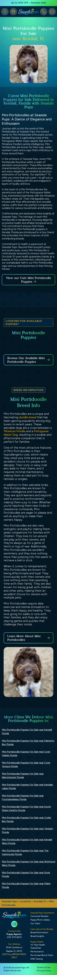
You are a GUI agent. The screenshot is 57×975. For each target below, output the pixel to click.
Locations (25, 901)
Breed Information (39, 932)
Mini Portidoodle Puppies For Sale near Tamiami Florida (27, 830)
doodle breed (27, 417)
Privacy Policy (44, 970)
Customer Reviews (39, 916)
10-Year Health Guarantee (38, 946)
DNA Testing (37, 959)
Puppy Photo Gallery (40, 920)
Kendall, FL (40, 901)
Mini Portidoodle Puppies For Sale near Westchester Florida (23, 775)
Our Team (35, 923)
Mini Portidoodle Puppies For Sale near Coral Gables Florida (26, 753)
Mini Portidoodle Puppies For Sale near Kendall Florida (27, 731)
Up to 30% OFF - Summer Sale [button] (28, 2)
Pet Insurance (37, 951)
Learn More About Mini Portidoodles (23, 638)
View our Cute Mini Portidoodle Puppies (28, 279)
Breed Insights (37, 936)
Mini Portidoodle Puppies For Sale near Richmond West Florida (28, 863)
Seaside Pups (9, 901)
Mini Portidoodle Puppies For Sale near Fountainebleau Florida (23, 797)
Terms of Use (43, 967)
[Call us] (43, 11)
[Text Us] (52, 11)
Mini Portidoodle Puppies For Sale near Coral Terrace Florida (26, 764)
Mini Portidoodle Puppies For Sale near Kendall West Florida (27, 841)
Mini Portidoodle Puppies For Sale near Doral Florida (26, 874)
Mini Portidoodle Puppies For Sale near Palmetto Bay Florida (28, 742)
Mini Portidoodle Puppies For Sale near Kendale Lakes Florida (27, 786)
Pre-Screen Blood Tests (42, 955)
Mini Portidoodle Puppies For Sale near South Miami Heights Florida (26, 808)
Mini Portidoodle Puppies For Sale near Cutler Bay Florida (26, 819)
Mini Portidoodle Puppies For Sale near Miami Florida (26, 885)
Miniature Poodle (14, 431)
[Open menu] (5, 11)
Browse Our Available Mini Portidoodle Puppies (26, 360)
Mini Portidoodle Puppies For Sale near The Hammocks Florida (25, 852)
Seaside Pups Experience (42, 913)
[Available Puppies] (13, 11)
